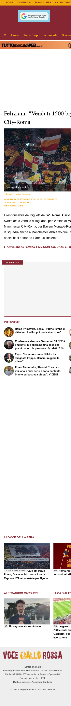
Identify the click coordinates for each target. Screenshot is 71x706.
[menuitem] (5, 35)
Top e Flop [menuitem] (30, 35)
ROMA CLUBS (43, 2)
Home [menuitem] (15, 35)
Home (9, 2)
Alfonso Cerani (16, 202)
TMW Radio (24, 2)
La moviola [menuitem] (50, 35)
